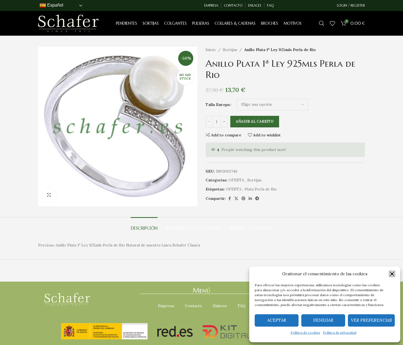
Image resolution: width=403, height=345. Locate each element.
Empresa (166, 305)
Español (54, 5)
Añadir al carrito (255, 121)
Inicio (211, 49)
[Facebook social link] (229, 198)
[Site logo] (68, 23)
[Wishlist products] (332, 23)
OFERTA (236, 180)
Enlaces (220, 305)
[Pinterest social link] (243, 198)
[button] (392, 274)
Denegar (323, 320)
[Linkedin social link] (250, 198)
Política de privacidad (339, 332)
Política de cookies (305, 332)
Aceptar (276, 320)
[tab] (144, 225)
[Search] (321, 23)
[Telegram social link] (257, 198)
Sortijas (230, 49)
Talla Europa (218, 104)
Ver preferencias (371, 320)
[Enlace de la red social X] (236, 198)
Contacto (193, 305)
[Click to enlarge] (49, 195)
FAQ (241, 305)
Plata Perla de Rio (261, 189)
